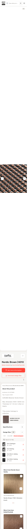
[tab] (4, 436)
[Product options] (21, 476)
